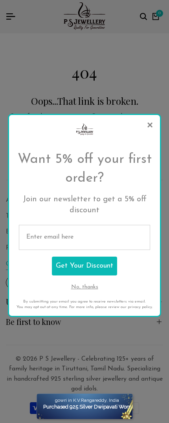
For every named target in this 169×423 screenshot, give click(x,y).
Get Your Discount (84, 266)
